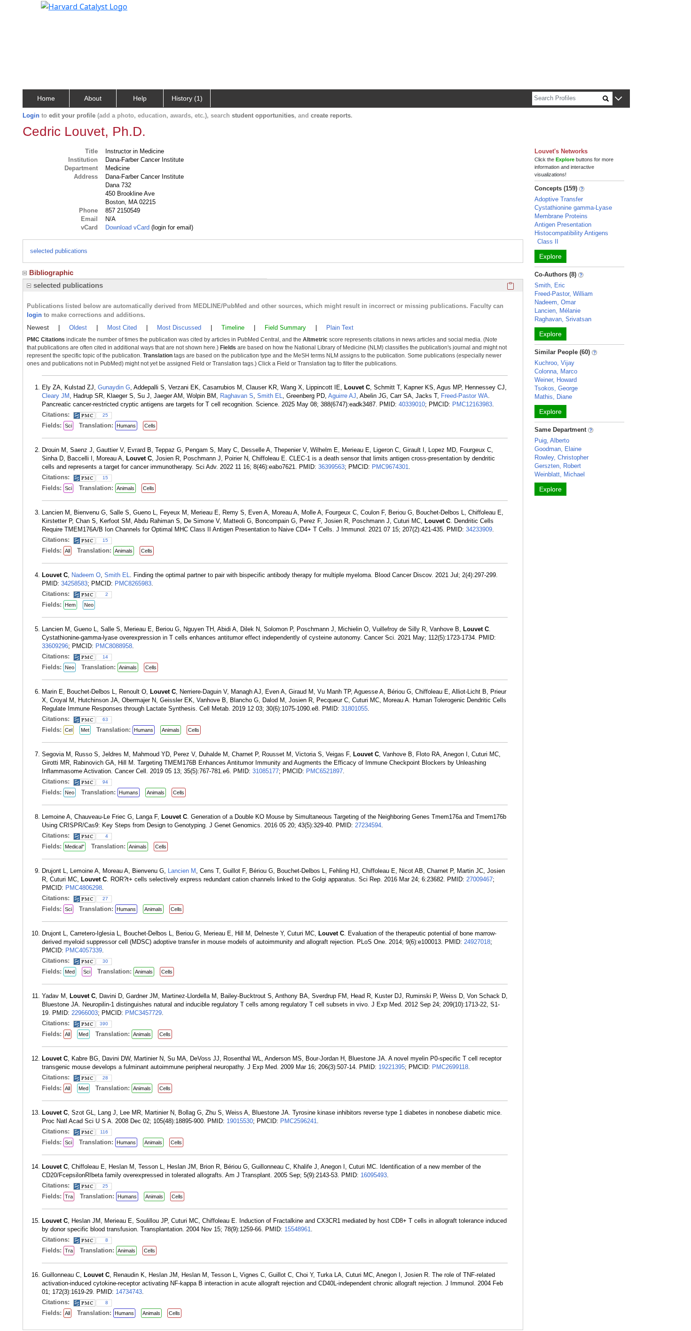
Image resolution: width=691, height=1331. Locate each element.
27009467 (479, 879)
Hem (70, 605)
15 (105, 477)
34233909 (479, 529)
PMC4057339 (83, 950)
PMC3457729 (143, 1012)
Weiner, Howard (555, 379)
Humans (126, 425)
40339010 (412, 404)
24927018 (477, 941)
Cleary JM (56, 395)
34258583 (74, 583)
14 (105, 656)
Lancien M (182, 870)
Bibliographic (51, 273)
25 (105, 415)
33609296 (55, 646)
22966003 (84, 1012)
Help (140, 98)
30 (105, 961)
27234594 (368, 825)
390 (104, 1023)
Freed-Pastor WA (464, 395)
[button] (618, 99)
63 (105, 719)
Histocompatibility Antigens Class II (571, 237)
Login (31, 115)
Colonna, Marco (555, 371)
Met (85, 730)
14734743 (129, 1291)
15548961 (297, 1229)
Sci (68, 425)
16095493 (374, 1175)
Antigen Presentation (562, 224)
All (67, 551)
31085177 (265, 771)
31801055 (354, 708)
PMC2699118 (450, 1066)
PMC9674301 (390, 466)
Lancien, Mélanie (557, 310)
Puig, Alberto (551, 440)
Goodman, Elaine (557, 448)
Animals (125, 488)
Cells (150, 425)
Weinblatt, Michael (559, 474)
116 (104, 1131)
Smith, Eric (549, 285)
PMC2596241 (298, 1121)
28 (105, 1077)
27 (105, 898)
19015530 (240, 1121)
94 (105, 781)
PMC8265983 (133, 583)
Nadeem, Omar (555, 302)
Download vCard (127, 227)
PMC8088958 (113, 646)
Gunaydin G (114, 387)
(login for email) (171, 227)
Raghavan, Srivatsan (562, 319)
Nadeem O (86, 574)
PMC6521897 (324, 771)
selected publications (58, 250)
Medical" (74, 846)
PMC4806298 (83, 887)
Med (70, 971)
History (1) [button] (187, 98)
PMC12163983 (472, 404)
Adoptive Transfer (558, 199)
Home (46, 98)
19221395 (391, 1066)
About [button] (93, 98)
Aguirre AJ (342, 395)
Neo (89, 605)
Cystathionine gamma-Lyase (573, 207)
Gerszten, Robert (557, 465)
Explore (550, 256)
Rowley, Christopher (561, 457)
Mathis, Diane (553, 396)
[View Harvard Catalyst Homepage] (84, 5)
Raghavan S (236, 395)
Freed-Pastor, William (563, 293)
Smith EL (270, 395)
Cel (68, 730)
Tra (69, 1196)
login (34, 314)
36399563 (331, 466)
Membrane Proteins (561, 216)
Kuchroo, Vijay (554, 362)
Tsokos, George (556, 388)
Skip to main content (39, 11)
